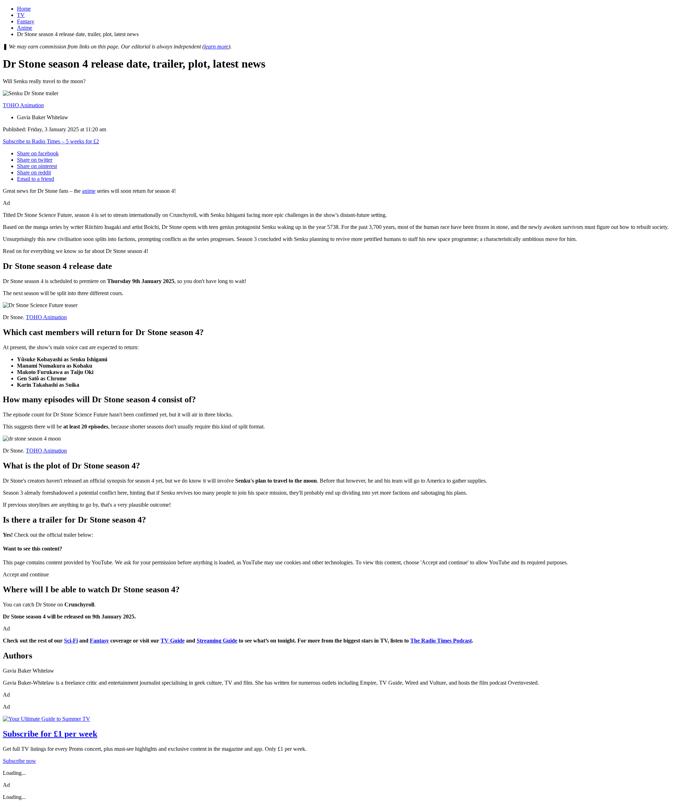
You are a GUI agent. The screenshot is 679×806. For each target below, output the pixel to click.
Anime (24, 28)
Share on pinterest (37, 166)
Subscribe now (19, 761)
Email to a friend (35, 179)
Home (24, 9)
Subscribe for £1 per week (50, 733)
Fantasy (25, 21)
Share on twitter (34, 160)
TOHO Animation (23, 105)
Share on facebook (38, 153)
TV (21, 15)
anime (88, 191)
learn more (216, 47)
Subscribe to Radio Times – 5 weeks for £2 (51, 141)
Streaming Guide (217, 641)
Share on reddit (34, 172)
